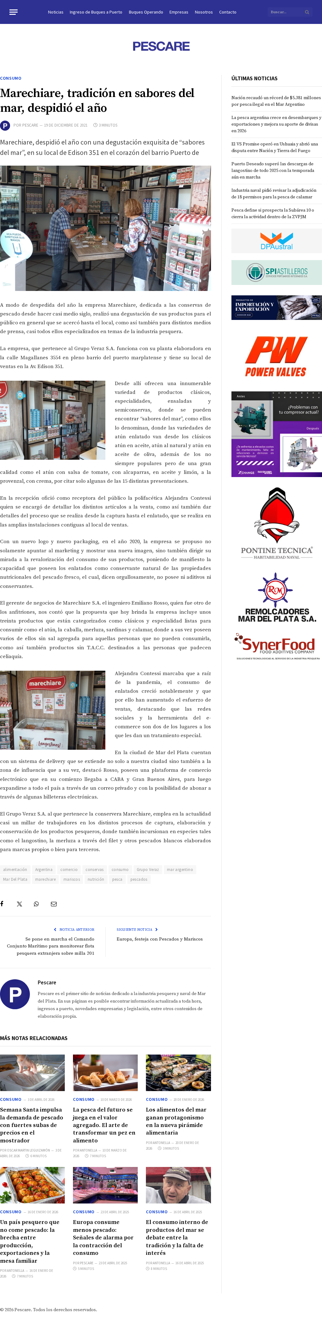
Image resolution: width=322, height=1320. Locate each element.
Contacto (227, 12)
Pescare (30, 125)
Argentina (44, 869)
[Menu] (13, 12)
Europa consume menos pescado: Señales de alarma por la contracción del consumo (103, 1238)
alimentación (15, 869)
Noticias (56, 12)
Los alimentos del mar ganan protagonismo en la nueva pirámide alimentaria (176, 1121)
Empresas (178, 12)
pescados (138, 879)
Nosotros (204, 12)
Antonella (88, 1150)
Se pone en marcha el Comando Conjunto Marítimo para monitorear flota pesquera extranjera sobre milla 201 (50, 946)
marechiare (45, 879)
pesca (117, 879)
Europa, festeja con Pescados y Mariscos (160, 939)
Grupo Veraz (148, 869)
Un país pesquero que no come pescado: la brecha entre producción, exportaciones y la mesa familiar (29, 1241)
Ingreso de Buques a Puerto (96, 12)
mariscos (72, 879)
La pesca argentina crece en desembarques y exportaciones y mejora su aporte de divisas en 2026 (276, 124)
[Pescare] (161, 46)
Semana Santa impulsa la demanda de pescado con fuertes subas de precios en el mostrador (31, 1125)
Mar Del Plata (15, 879)
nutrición (96, 879)
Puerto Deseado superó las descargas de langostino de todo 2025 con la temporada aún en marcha (272, 170)
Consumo (11, 78)
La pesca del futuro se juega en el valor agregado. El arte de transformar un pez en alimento (104, 1125)
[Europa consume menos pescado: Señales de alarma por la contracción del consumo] (105, 1185)
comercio (69, 869)
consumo (120, 869)
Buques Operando (146, 12)
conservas (95, 869)
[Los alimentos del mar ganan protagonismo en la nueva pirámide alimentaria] (178, 1073)
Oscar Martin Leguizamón (28, 1150)
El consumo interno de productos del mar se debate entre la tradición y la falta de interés (177, 1238)
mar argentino (180, 869)
